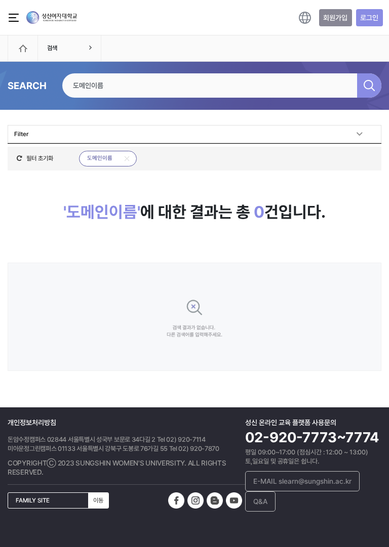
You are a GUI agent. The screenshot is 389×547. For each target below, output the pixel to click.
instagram (195, 500)
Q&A (260, 501)
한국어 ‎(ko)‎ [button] (305, 18)
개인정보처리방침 (32, 422)
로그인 (369, 18)
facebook (176, 500)
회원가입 (335, 18)
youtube (234, 500)
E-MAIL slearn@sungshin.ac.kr (302, 481)
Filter (21, 134)
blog (215, 500)
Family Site (59, 500)
